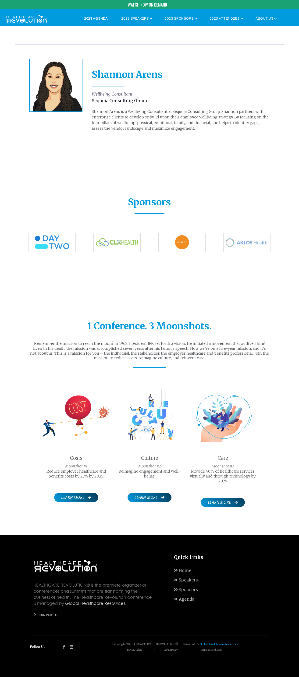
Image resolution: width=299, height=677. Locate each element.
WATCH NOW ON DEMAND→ (149, 5)
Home (182, 570)
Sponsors (186, 589)
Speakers (186, 580)
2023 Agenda (96, 18)
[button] (136, 19)
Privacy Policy (134, 649)
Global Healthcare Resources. (95, 603)
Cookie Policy (171, 649)
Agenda (184, 599)
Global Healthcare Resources (219, 644)
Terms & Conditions (211, 649)
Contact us (49, 615)
